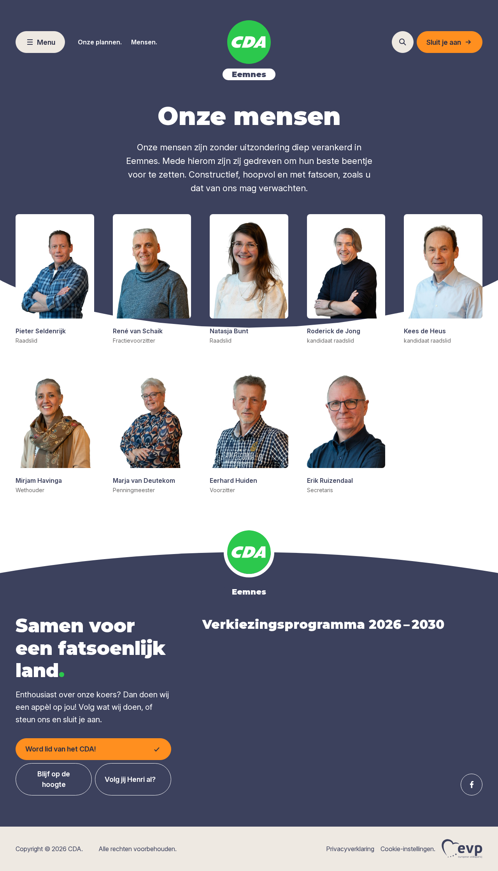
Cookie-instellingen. (408, 849)
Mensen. (144, 42)
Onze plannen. (100, 42)
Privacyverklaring (350, 849)
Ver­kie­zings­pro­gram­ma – (323, 624)
